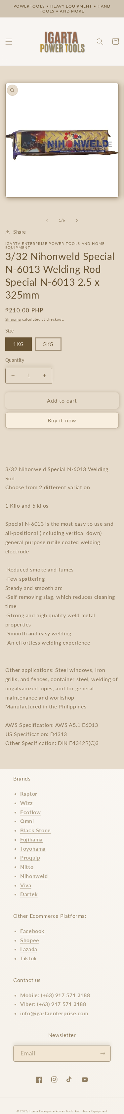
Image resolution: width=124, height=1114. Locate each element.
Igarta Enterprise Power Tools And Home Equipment (68, 1111)
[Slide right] (77, 220)
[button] (8, 41)
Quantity (14, 360)
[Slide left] (47, 220)
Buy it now (62, 420)
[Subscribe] (102, 1054)
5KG (48, 344)
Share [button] (19, 232)
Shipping (13, 319)
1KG (18, 344)
